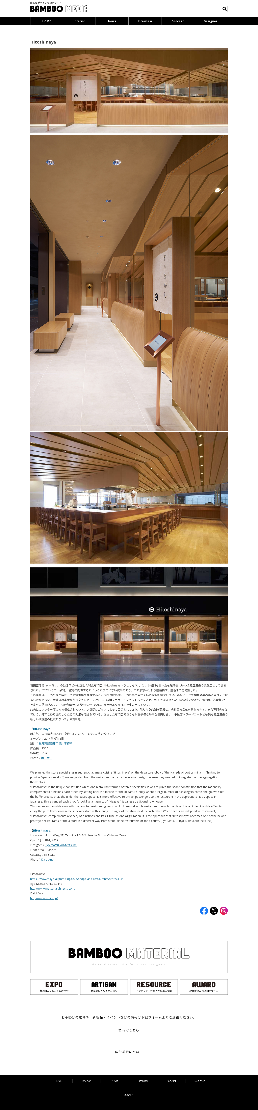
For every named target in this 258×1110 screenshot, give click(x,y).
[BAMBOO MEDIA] (59, 9)
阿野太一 (46, 758)
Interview (145, 21)
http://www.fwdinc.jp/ (44, 898)
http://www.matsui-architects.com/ (52, 888)
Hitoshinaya (41, 729)
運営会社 (129, 1095)
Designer (210, 21)
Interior (79, 21)
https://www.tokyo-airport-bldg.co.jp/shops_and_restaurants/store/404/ (76, 879)
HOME (46, 21)
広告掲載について (129, 1052)
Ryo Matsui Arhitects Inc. (61, 845)
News (112, 21)
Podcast (178, 21)
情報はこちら (129, 1030)
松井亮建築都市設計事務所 (56, 743)
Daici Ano (47, 859)
